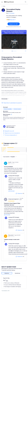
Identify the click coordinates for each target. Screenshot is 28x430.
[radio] (6, 273)
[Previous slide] (2, 51)
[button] (11, 114)
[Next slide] (26, 51)
